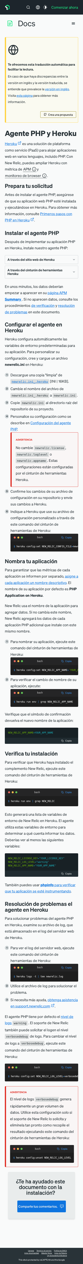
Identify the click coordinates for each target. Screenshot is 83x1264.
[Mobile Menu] (73, 23)
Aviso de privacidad (31, 1253)
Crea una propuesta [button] (60, 114)
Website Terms (46, 1253)
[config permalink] (26, 330)
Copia (68, 537)
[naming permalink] (60, 561)
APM (27, 169)
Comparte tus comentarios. (38, 1206)
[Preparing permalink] (56, 186)
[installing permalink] (62, 233)
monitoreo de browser (23, 175)
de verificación (43, 305)
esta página (25, 96)
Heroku (11, 143)
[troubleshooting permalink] (51, 909)
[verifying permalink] (61, 753)
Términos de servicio (44, 1251)
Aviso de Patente (60, 1253)
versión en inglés (57, 89)
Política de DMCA (60, 1251)
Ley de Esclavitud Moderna (57, 1256)
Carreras (31, 1251)
